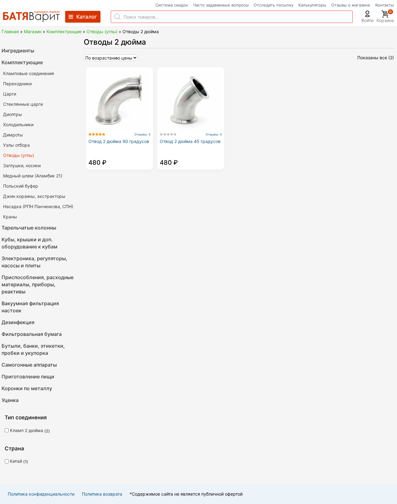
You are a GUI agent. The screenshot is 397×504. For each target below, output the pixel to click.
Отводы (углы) (102, 31)
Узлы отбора (16, 145)
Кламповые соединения (28, 73)
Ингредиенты (18, 50)
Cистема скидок (171, 5)
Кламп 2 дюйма (26, 430)
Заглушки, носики (22, 165)
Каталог (86, 17)
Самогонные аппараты (29, 365)
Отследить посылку (273, 5)
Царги (9, 93)
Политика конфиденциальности (41, 494)
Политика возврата (102, 494)
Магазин (33, 31)
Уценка (10, 400)
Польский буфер (20, 186)
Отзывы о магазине (350, 5)
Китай (16, 461)
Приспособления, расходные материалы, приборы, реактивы (38, 284)
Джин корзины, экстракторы (34, 196)
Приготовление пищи (28, 376)
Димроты (13, 134)
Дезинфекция (18, 322)
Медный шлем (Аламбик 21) (32, 175)
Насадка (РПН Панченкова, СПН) (38, 206)
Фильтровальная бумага (32, 334)
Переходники (17, 83)
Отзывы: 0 (214, 134)
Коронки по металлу (27, 388)
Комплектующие (64, 31)
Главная (10, 31)
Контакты (384, 5)
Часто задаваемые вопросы (221, 5)
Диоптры (12, 114)
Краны (10, 216)
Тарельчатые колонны (29, 228)
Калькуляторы (312, 5)
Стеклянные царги (23, 104)
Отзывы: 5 (142, 134)
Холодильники (18, 124)
